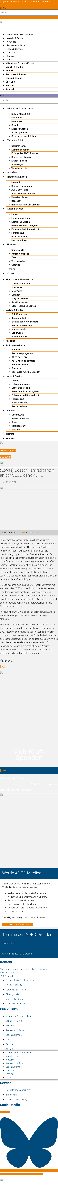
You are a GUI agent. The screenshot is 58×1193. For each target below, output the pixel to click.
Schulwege (17, 164)
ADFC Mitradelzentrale (23, 193)
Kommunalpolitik (20, 149)
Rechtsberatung (19, 236)
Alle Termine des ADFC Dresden (17, 953)
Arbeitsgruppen (19, 132)
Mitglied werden (19, 128)
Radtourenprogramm (22, 186)
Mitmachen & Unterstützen (20, 34)
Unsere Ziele (17, 250)
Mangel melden (19, 160)
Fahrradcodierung (20, 218)
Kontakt (11, 59)
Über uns (11, 52)
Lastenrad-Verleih (20, 222)
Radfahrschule (18, 240)
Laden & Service (15, 49)
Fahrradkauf (17, 233)
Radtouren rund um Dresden (25, 204)
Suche (3, 8)
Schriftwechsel (19, 146)
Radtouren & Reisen (16, 45)
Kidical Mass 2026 (20, 114)
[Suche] (2, 18)
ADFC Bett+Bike (19, 189)
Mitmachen (17, 117)
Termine (11, 56)
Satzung (15, 264)
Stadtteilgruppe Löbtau (23, 136)
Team (14, 257)
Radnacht (16, 182)
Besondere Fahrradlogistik (25, 225)
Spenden (15, 125)
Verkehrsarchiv (19, 168)
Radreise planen (19, 197)
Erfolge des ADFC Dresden (24, 153)
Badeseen (16, 201)
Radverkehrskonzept (22, 157)
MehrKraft (16, 121)
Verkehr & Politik (15, 38)
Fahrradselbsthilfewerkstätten (27, 229)
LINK (23, 532)
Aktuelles (11, 41)
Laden (14, 214)
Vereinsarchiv (18, 261)
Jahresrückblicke (20, 253)
